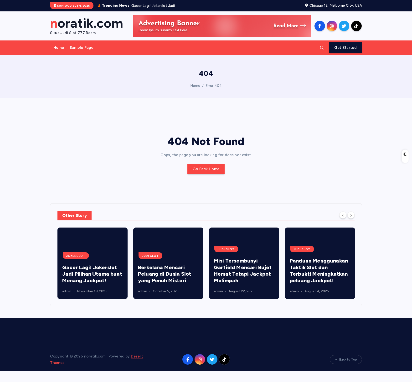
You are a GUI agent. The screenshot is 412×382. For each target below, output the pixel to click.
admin (66, 291)
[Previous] (342, 215)
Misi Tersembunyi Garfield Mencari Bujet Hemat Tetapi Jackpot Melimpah (243, 271)
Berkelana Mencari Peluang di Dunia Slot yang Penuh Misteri (164, 274)
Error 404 (214, 86)
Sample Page (82, 47)
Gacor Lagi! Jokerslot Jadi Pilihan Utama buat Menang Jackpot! (92, 274)
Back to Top (348, 359)
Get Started (345, 47)
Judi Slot (150, 256)
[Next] (351, 215)
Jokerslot (75, 256)
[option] (92, 263)
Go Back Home (206, 169)
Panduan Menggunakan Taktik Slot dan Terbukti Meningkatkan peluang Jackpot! (319, 271)
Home (58, 47)
